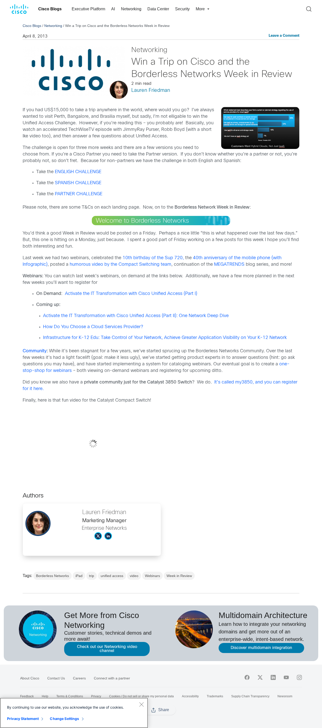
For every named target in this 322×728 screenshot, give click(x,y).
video (134, 576)
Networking (131, 9)
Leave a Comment (284, 35)
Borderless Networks (52, 576)
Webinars (152, 576)
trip (91, 576)
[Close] (141, 704)
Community (35, 351)
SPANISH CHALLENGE (78, 183)
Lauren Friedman (150, 90)
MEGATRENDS (230, 264)
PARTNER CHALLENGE (78, 194)
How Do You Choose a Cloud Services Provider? (93, 327)
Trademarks (215, 696)
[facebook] (247, 677)
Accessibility (190, 696)
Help (45, 696)
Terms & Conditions (69, 696)
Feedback (27, 696)
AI (113, 9)
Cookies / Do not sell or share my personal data (141, 696)
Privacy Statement (23, 718)
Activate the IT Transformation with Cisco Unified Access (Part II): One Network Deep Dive (136, 316)
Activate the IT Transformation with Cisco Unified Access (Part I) (131, 294)
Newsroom (284, 696)
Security (182, 9)
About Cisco (29, 678)
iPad (79, 576)
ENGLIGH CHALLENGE (78, 172)
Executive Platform (88, 9)
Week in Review (179, 576)
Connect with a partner (112, 678)
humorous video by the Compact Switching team (120, 264)
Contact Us (56, 678)
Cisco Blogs (50, 9)
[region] (74, 713)
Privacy (96, 696)
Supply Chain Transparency (250, 696)
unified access (112, 576)
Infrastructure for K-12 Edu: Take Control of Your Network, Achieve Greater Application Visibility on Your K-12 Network (165, 338)
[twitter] (260, 677)
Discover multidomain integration (261, 648)
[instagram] (299, 677)
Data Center (158, 9)
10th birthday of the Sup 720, (153, 258)
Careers (79, 678)
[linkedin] (273, 677)
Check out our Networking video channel (107, 649)
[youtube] (286, 677)
